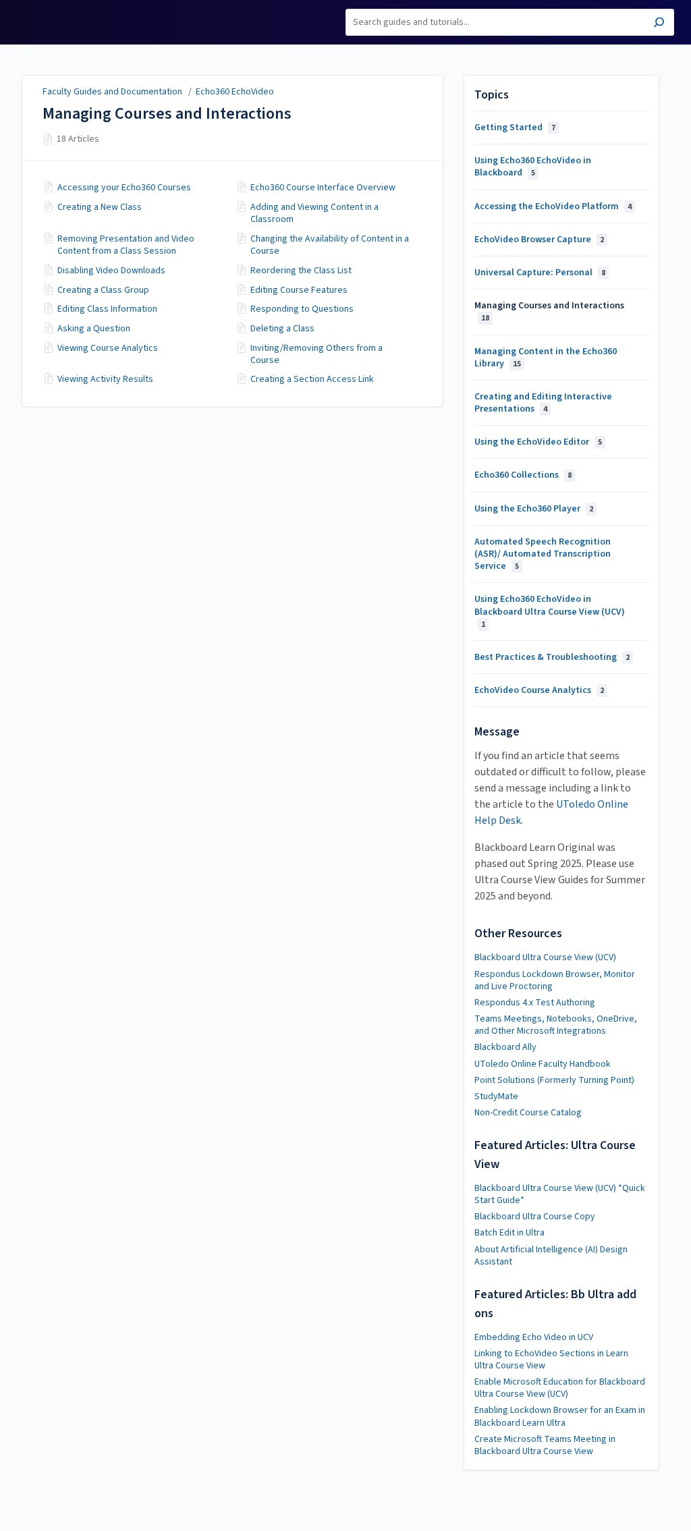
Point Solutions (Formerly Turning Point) (554, 1080)
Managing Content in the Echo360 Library (545, 357)
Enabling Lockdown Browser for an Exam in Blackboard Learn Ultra (559, 1416)
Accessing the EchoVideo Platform (553, 206)
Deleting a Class (282, 329)
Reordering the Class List (301, 271)
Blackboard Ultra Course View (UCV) (545, 957)
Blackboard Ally (505, 1047)
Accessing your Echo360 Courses (124, 188)
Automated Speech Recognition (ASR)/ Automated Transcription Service (542, 554)
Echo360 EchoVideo (235, 92)
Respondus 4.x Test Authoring (534, 1002)
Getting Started (514, 127)
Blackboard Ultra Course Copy (534, 1216)
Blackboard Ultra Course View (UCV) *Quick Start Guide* (559, 1194)
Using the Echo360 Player (533, 509)
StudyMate (496, 1096)
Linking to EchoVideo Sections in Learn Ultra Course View (551, 1359)
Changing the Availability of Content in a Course (329, 245)
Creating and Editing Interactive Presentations (543, 403)
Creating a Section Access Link (312, 379)
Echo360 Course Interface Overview (322, 188)
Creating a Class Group (103, 290)
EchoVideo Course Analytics (539, 690)
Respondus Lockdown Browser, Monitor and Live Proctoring (554, 980)
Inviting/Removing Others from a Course (316, 354)
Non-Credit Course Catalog (528, 1112)
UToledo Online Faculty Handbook (542, 1064)
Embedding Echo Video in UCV (533, 1337)
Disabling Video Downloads (111, 271)
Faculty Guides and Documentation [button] (62, 15)
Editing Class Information (107, 309)
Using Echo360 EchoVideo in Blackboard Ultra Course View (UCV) (549, 611)
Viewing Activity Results (105, 379)
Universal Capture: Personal (539, 272)
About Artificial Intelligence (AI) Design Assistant (551, 1256)
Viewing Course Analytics (107, 348)
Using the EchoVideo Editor (538, 442)
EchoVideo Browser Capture (539, 239)
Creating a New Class (99, 207)
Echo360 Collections (523, 475)
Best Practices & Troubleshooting (552, 657)
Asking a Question (93, 329)
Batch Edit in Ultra (509, 1233)
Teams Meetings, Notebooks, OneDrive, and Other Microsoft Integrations (555, 1025)
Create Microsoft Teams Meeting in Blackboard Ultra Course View (544, 1445)
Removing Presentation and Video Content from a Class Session (125, 245)
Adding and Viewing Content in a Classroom (314, 213)
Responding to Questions (302, 309)
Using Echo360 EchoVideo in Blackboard (532, 166)
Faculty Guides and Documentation (112, 92)
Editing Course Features (299, 290)
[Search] (659, 24)
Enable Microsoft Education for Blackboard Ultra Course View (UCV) (559, 1388)
